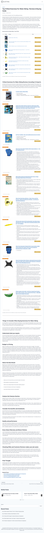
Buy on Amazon (38, 37)
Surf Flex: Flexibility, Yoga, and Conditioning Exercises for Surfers (28, 134)
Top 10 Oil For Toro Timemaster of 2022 (36, 483)
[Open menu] (42, 1)
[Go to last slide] (2, 495)
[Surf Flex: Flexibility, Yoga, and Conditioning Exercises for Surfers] (6, 46)
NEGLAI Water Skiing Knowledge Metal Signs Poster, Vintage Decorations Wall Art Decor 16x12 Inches (27, 177)
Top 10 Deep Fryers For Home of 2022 (10, 493)
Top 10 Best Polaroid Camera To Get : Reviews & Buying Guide (13, 511)
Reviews (3, 7)
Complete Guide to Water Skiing (13, 37)
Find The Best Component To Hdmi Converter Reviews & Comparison (14, 520)
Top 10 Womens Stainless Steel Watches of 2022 (10, 513)
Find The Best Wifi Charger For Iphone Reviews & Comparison (12, 516)
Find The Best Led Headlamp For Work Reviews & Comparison (15, 473)
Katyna (4, 495)
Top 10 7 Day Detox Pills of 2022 (31, 493)
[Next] (41, 495)
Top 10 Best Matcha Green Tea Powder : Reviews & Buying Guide (13, 518)
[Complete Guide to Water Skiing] (6, 38)
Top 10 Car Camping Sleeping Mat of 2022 (11, 476)
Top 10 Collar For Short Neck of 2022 (7, 483)
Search (2, 504)
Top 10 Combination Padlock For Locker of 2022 (12, 477)
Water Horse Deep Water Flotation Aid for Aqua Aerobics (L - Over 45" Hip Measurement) (28, 149)
